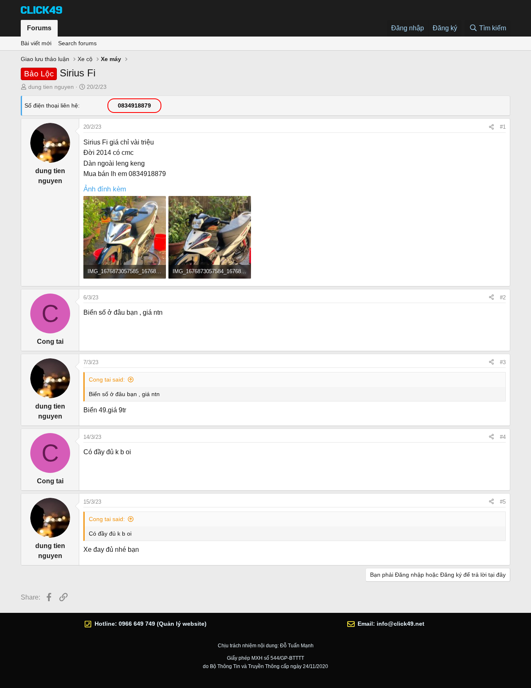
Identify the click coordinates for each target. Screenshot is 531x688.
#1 (503, 127)
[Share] (491, 127)
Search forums (77, 43)
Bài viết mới (36, 43)
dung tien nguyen (51, 86)
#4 (503, 437)
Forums (39, 28)
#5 (503, 502)
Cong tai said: (107, 379)
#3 (503, 362)
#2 (503, 297)
